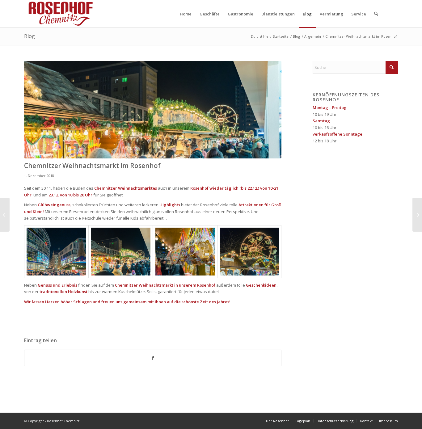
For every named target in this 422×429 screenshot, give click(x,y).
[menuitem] (186, 13)
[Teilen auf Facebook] (152, 358)
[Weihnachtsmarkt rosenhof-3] (152, 110)
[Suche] (376, 13)
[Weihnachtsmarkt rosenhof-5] (249, 251)
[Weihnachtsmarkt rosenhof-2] (56, 251)
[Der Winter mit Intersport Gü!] (5, 215)
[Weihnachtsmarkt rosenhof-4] (185, 251)
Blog (29, 36)
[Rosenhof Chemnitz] (59, 13)
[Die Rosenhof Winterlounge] (417, 215)
